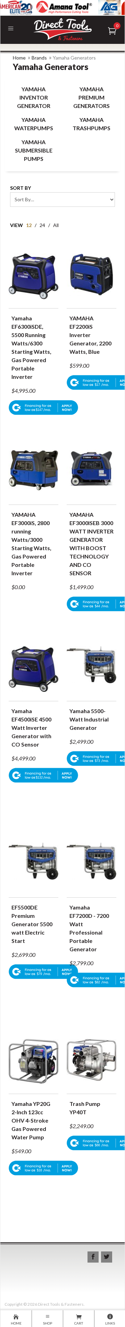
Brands (39, 58)
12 (29, 225)
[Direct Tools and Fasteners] (62, 28)
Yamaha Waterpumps (33, 123)
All (56, 225)
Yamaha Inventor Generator (33, 97)
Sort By (20, 188)
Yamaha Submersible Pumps (33, 150)
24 (42, 225)
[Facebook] (93, 1257)
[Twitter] (106, 1257)
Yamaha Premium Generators (91, 97)
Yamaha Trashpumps (91, 123)
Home (19, 58)
